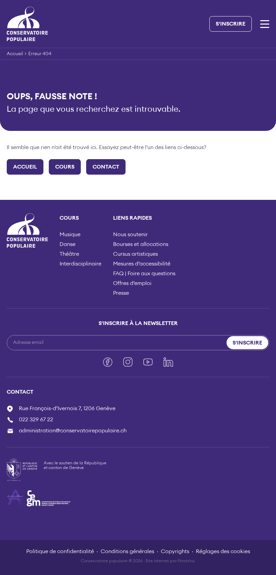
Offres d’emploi (132, 283)
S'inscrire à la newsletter (138, 323)
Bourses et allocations (140, 244)
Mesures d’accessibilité (141, 263)
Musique (70, 234)
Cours (64, 167)
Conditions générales (127, 551)
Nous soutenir (130, 234)
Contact (106, 167)
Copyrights (175, 551)
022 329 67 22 (36, 419)
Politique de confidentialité (60, 551)
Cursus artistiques (135, 254)
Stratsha (186, 561)
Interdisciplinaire (80, 263)
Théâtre (69, 254)
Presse (121, 293)
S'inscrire (230, 24)
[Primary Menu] (264, 24)
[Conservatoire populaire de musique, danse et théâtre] (27, 23)
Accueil (15, 53)
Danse (67, 244)
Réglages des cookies (223, 551)
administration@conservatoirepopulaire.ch (73, 430)
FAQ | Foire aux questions (144, 273)
